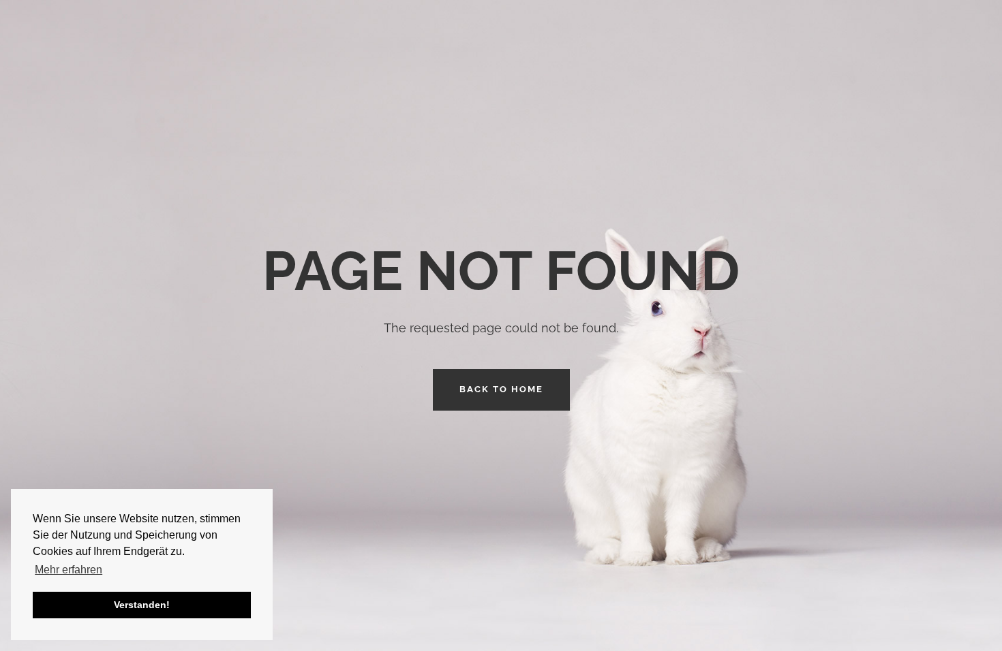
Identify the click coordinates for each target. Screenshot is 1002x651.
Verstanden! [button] (142, 604)
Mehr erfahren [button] (68, 569)
